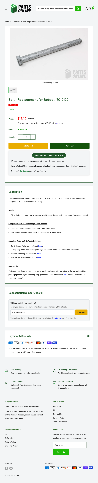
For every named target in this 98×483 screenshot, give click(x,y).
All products (16, 22)
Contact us (57, 318)
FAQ (6, 434)
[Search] (78, 8)
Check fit (81, 312)
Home (7, 22)
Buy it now (69, 146)
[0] (91, 8)
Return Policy (10, 442)
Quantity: (12, 137)
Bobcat (11, 110)
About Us (57, 406)
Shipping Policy (11, 446)
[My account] (86, 8)
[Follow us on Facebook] (6, 468)
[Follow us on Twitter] (11, 468)
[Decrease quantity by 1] (20, 136)
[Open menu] (6, 9)
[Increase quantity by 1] (32, 136)
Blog (55, 410)
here (40, 246)
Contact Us (57, 414)
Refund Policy (10, 438)
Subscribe (61, 452)
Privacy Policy (59, 418)
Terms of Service (60, 421)
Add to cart (28, 146)
